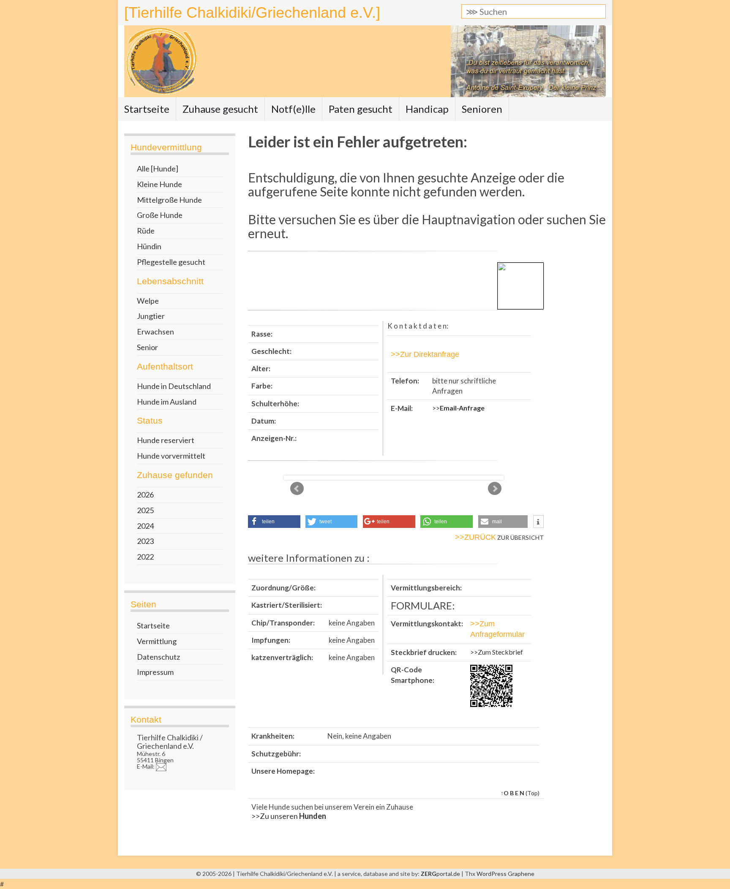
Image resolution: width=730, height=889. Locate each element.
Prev (297, 488)
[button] (274, 521)
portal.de (441, 873)
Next (494, 488)
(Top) (520, 793)
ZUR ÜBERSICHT (499, 537)
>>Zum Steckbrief (496, 652)
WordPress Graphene (505, 873)
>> (458, 408)
